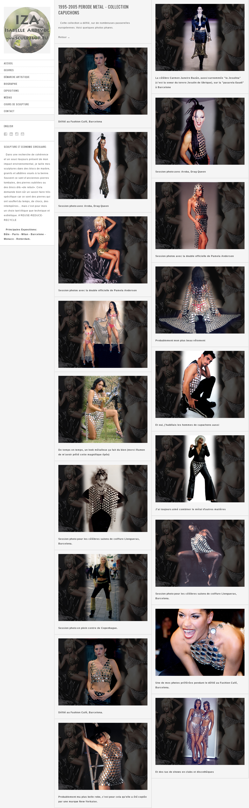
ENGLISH (8, 126)
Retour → (64, 37)
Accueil (8, 63)
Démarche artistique (17, 77)
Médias (8, 97)
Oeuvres (9, 70)
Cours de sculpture (16, 104)
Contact (9, 111)
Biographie (10, 83)
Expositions (11, 90)
